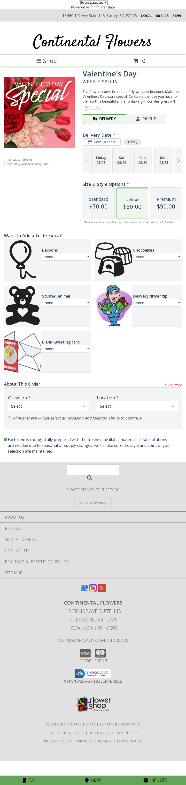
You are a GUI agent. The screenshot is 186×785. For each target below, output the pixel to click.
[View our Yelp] (102, 590)
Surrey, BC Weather (66, 733)
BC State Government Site (114, 733)
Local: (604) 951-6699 (93, 628)
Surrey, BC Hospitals (120, 724)
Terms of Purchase (94, 741)
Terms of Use (129, 741)
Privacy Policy (58, 741)
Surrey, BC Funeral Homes (71, 724)
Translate (107, 7)
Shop (50, 61)
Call (32, 780)
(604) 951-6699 (168, 15)
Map (95, 780)
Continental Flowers (92, 42)
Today (132, 142)
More (89, 107)
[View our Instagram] (93, 590)
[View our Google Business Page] (84, 590)
